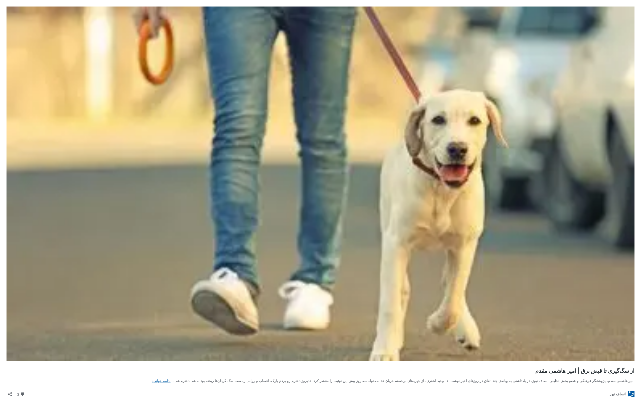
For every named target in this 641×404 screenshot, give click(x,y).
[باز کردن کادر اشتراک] (10, 392)
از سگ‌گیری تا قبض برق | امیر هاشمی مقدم (584, 370)
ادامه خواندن (161, 380)
